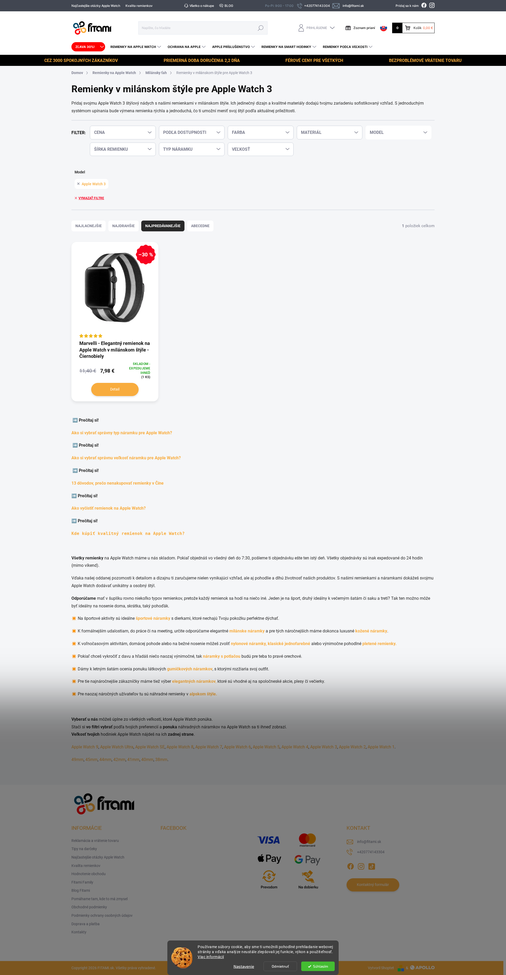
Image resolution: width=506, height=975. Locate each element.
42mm (119, 759)
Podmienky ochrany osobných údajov (102, 915)
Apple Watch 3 (94, 184)
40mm (147, 759)
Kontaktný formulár (373, 885)
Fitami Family (82, 882)
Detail (114, 389)
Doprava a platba (85, 924)
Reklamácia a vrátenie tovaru (95, 840)
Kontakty (78, 932)
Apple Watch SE (150, 746)
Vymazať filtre (91, 198)
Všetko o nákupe (201, 6)
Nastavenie (243, 966)
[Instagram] (361, 865)
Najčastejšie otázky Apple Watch (95, 6)
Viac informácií (211, 957)
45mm (91, 759)
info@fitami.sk (369, 842)
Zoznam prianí (364, 28)
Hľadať (261, 28)
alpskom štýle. (203, 693)
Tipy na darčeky (84, 849)
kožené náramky (371, 630)
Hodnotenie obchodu (88, 874)
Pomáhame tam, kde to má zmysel (99, 899)
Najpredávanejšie (163, 226)
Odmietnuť (280, 966)
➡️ (75, 420)
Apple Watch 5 (266, 746)
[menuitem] (88, 47)
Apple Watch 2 (352, 746)
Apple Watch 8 (180, 746)
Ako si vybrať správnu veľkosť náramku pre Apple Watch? (127, 457)
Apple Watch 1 (381, 746)
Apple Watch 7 (208, 746)
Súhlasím (320, 966)
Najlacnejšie (88, 226)
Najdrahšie (123, 226)
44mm (105, 759)
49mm (77, 759)
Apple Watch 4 (294, 746)
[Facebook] (350, 865)
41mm (133, 759)
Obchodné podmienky (89, 907)
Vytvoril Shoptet (381, 968)
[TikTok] (372, 865)
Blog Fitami (80, 890)
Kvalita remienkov (139, 6)
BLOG (229, 6)
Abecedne (200, 226)
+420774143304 (371, 852)
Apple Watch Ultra (116, 746)
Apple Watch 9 (84, 746)
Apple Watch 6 (237, 746)
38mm (161, 759)
